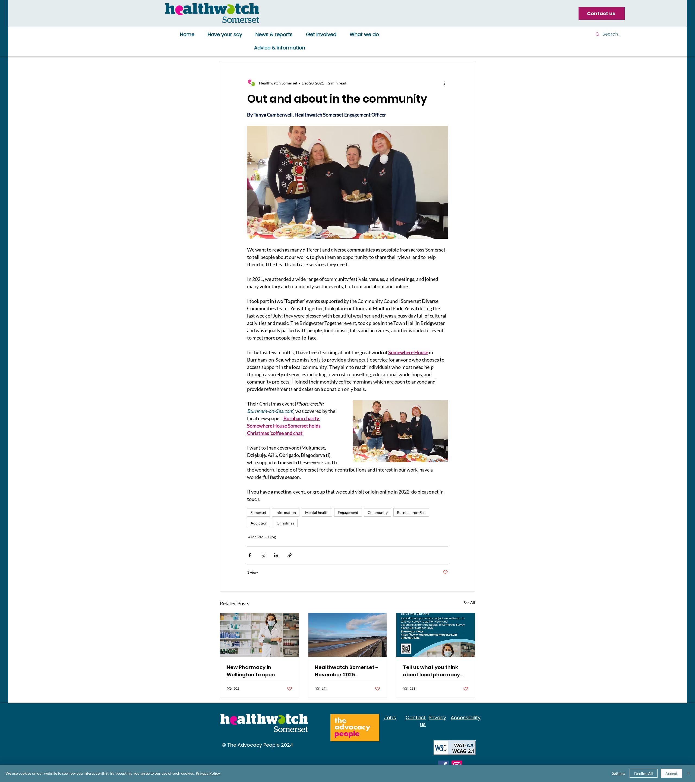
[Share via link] (289, 555)
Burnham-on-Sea (411, 512)
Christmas (285, 523)
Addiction (259, 523)
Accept (671, 773)
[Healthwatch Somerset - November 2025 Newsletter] (347, 635)
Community (378, 512)
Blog (272, 537)
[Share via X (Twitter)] (263, 555)
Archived (256, 537)
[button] (225, 34)
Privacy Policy (208, 773)
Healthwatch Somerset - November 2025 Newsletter (346, 671)
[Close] (688, 773)
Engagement (348, 512)
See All (469, 602)
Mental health (316, 512)
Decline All (643, 773)
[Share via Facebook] (249, 555)
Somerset (258, 512)
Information (286, 512)
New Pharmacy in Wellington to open (251, 671)
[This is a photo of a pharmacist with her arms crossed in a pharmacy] (259, 635)
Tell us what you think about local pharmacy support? (431, 671)
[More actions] (444, 83)
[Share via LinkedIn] (276, 555)
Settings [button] (618, 773)
